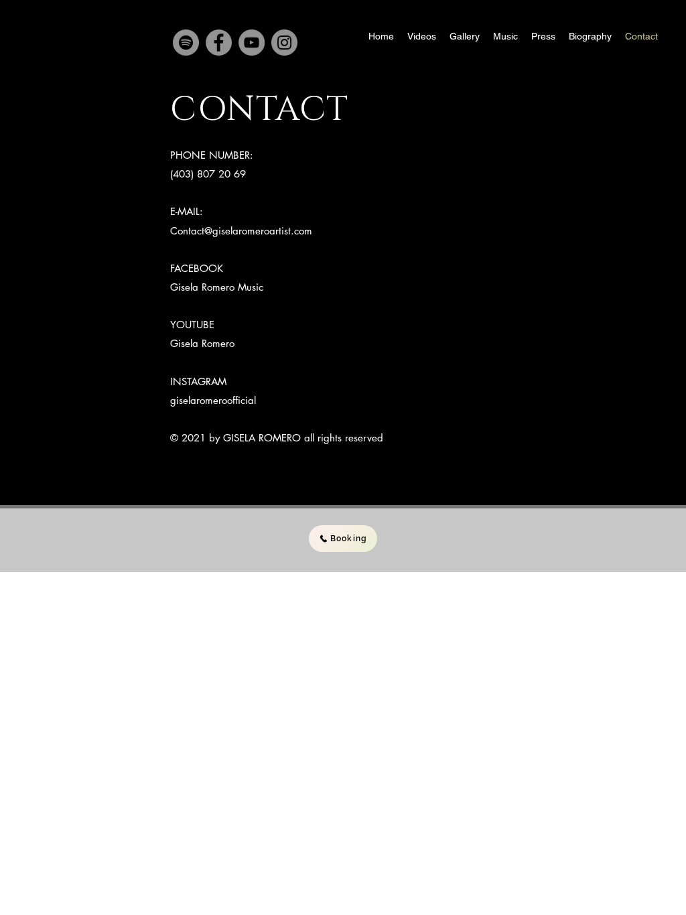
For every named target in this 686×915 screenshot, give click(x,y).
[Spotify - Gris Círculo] (186, 42)
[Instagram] (284, 42)
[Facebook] (219, 42)
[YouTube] (251, 42)
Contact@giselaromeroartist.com (241, 230)
